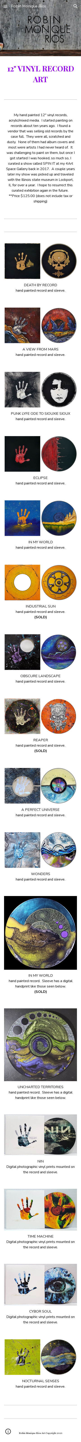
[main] (40, 74)
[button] (5, 6)
